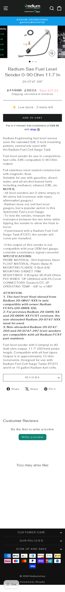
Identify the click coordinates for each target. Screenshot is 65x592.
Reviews (32, 377)
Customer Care (32, 532)
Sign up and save (31, 549)
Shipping (17, 94)
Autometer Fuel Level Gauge (23, 212)
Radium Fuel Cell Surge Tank (29, 149)
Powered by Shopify (32, 581)
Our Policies (31, 540)
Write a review (32, 437)
